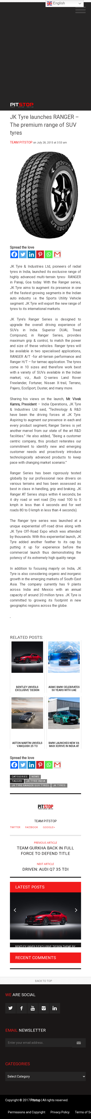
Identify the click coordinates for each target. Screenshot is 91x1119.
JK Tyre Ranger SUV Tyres (30, 785)
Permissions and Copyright (26, 1112)
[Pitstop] (28, 102)
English (58, 3)
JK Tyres (59, 785)
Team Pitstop (21, 142)
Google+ (49, 827)
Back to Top (43, 981)
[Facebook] (14, 254)
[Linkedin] (31, 254)
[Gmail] (57, 254)
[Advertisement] (45, 47)
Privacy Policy (60, 1112)
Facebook (31, 827)
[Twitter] (23, 254)
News (35, 776)
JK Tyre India (35, 781)
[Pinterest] (40, 254)
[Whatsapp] (49, 254)
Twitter (15, 827)
